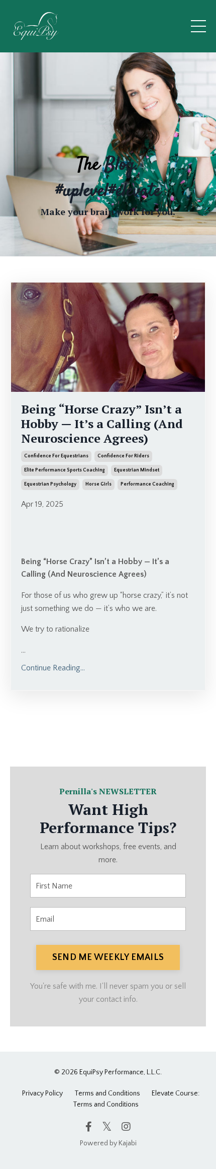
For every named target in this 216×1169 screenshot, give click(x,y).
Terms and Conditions (107, 1093)
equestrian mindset (136, 470)
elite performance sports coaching (64, 470)
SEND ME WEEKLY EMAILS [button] (108, 957)
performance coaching (147, 484)
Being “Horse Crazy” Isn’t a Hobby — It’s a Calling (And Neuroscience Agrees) (102, 423)
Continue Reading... (53, 667)
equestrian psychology (50, 484)
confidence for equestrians (56, 456)
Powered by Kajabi (108, 1143)
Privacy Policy (42, 1093)
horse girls (98, 484)
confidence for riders (123, 456)
